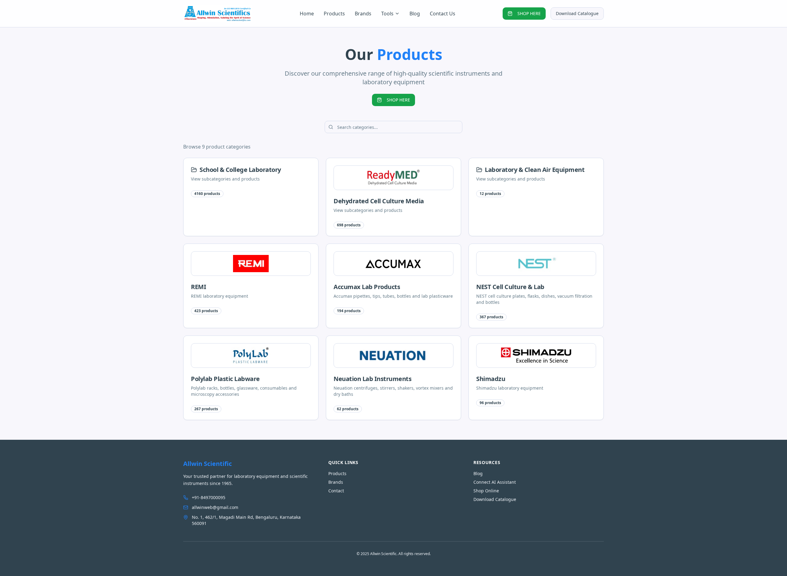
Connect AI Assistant (494, 482)
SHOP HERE (529, 13)
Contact (336, 491)
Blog (414, 13)
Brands (363, 13)
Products (334, 13)
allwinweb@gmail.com (215, 507)
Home (307, 13)
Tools (387, 13)
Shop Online (486, 491)
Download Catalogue (577, 13)
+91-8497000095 (208, 497)
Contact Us (442, 13)
